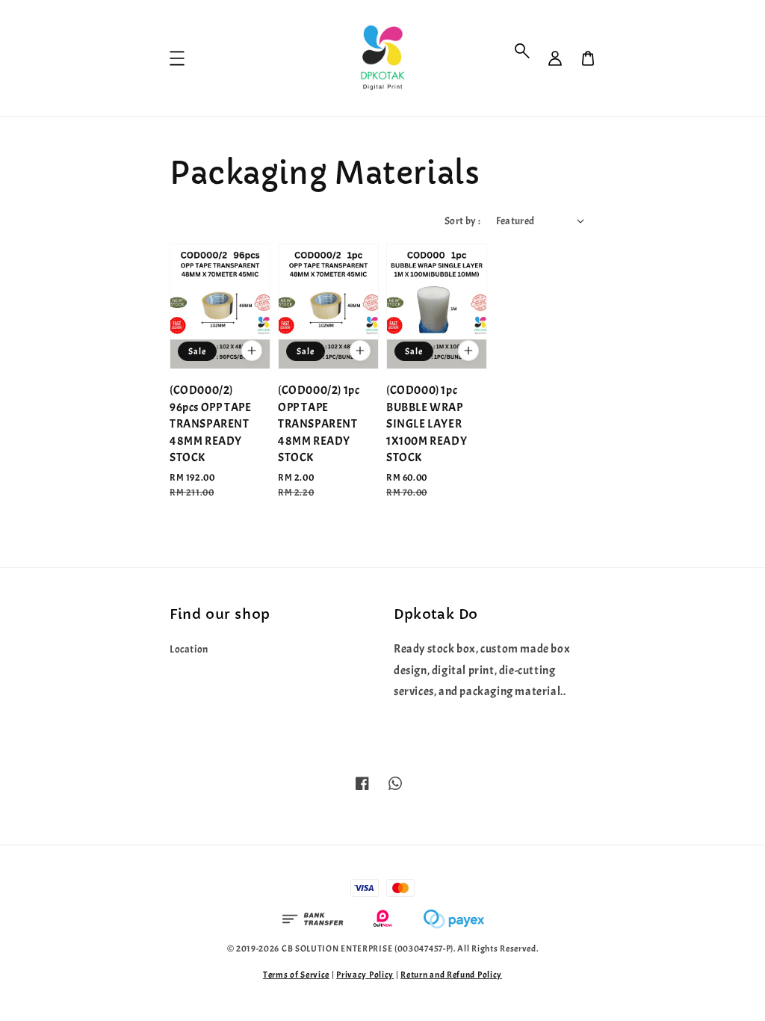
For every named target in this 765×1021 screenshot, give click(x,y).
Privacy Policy (365, 975)
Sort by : (463, 221)
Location (189, 649)
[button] (522, 50)
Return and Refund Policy (451, 975)
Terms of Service (296, 975)
